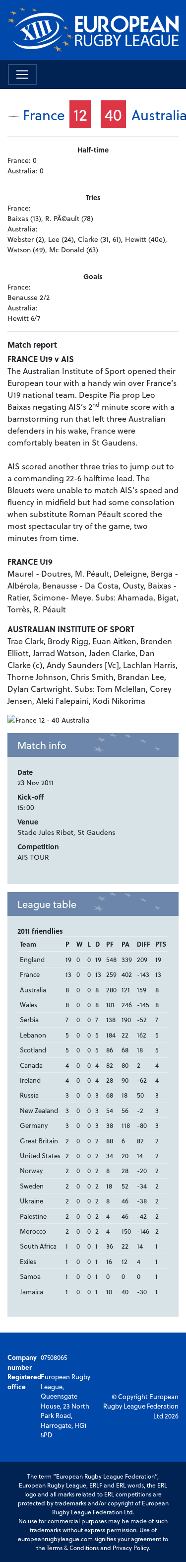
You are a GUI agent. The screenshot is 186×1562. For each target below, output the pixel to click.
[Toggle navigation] (22, 74)
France (44, 114)
